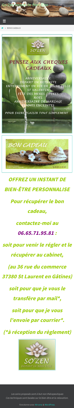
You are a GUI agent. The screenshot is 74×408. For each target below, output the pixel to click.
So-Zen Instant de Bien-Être (25, 5)
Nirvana (38, 404)
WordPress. (50, 404)
